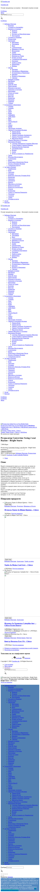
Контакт (7, 202)
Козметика (11, 98)
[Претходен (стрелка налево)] (1, 875)
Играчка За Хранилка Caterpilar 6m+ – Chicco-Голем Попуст (20, 624)
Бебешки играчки (13, 79)
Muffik (10, 126)
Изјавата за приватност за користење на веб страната (21, 648)
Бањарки (14, 74)
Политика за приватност (11, 890)
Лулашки (11, 174)
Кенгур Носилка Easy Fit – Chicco (18, 641)
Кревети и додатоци (14, 29)
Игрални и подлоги (14, 88)
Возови (14, 150)
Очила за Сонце (13, 93)
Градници (15, 61)
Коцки (10, 160)
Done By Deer (12, 84)
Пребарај (3, 14)
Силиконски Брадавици (19, 59)
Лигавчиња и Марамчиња (20, 71)
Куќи (9, 170)
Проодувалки (12, 86)
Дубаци (10, 103)
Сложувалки (12, 158)
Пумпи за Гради (17, 57)
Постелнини (16, 35)
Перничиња (15, 64)
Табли (10, 155)
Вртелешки (11, 91)
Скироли (11, 196)
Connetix (11, 108)
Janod (10, 111)
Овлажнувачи (16, 54)
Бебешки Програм (10, 24)
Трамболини (12, 169)
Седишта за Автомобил (15, 27)
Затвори (10, 877)
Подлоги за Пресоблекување (21, 34)
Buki (9, 118)
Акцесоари (11, 41)
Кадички (11, 94)
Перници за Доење (18, 56)
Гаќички (14, 78)
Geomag (10, 106)
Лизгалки (11, 172)
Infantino (10, 83)
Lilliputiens (11, 115)
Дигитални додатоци (15, 128)
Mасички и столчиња (15, 184)
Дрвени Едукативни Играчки (17, 130)
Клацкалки (11, 190)
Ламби (14, 52)
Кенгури (11, 96)
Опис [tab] (6, 458)
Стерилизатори (17, 47)
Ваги (13, 46)
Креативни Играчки (14, 142)
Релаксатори (12, 39)
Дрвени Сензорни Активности (22, 135)
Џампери (11, 101)
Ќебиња (14, 66)
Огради (10, 189)
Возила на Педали (14, 185)
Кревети (14, 30)
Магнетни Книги (17, 138)
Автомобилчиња (17, 148)
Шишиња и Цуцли (18, 49)
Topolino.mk (4, 5)
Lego (9, 123)
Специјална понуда (14, 165)
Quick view (8, 504)
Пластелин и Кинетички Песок (18, 162)
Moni (9, 120)
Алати (14, 152)
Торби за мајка (16, 62)
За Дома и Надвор (10, 167)
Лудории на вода (13, 199)
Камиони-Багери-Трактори (20, 147)
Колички (11, 25)
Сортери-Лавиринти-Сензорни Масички (25, 143)
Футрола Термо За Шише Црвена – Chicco (21, 510)
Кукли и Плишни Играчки (16, 164)
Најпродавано (21, 638)
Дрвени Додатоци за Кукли (20, 137)
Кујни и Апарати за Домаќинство (22, 153)
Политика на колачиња (11, 650)
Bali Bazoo (11, 81)
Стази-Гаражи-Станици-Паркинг (22, 145)
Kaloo (10, 113)
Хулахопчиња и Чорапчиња (20, 73)
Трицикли (11, 179)
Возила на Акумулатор (15, 187)
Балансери (11, 177)
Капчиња (15, 69)
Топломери (15, 44)
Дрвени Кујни (16, 133)
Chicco (10, 125)
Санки (10, 197)
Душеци (14, 32)
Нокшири (11, 100)
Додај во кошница (6, 451)
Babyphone (15, 42)
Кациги (10, 182)
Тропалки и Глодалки (15, 89)
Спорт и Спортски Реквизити (17, 192)
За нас (6, 201)
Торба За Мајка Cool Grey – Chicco (18, 565)
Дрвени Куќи (16, 132)
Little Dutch (11, 116)
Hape (9, 110)
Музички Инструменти (15, 157)
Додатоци (11, 194)
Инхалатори (16, 51)
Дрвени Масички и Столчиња (17, 140)
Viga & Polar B (12, 121)
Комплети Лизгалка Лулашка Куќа (19, 175)
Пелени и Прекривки (18, 76)
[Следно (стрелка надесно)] (3, 875)
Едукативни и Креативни (12, 105)
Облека (10, 68)
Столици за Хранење (15, 37)
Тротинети (11, 180)
